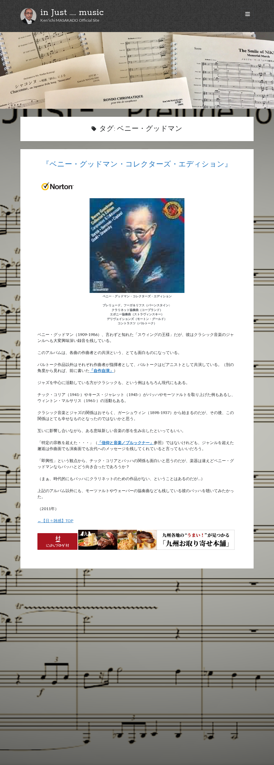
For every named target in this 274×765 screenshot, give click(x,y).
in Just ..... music (72, 12)
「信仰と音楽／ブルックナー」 (126, 442)
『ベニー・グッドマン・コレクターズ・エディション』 (137, 164)
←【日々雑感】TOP (55, 520)
